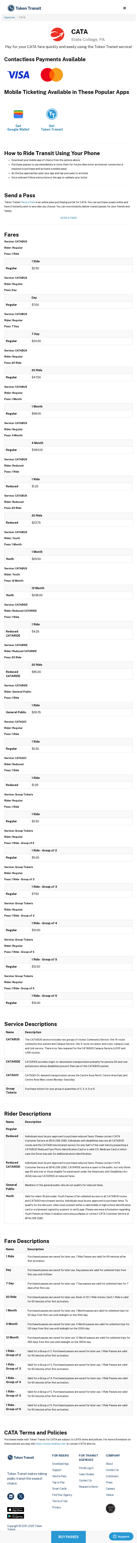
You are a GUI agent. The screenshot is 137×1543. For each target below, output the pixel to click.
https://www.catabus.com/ (51, 1443)
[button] (124, 8)
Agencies (9, 17)
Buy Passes (68, 1537)
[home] (25, 8)
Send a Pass (28, 202)
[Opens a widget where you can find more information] (121, 1536)
